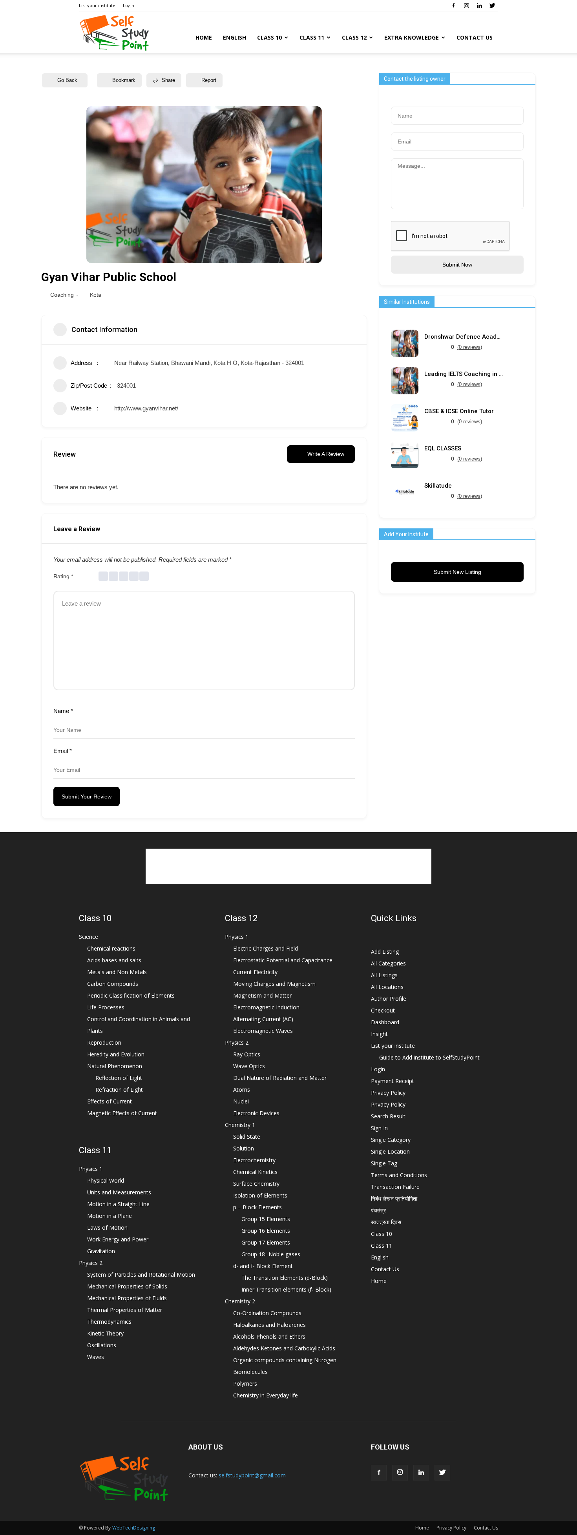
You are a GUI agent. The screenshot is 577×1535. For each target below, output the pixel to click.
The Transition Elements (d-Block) (284, 1277)
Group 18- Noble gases (270, 1254)
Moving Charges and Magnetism (274, 983)
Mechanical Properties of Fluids (127, 1298)
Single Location (390, 1151)
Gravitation (101, 1251)
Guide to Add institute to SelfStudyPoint (429, 1057)
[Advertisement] (288, 866)
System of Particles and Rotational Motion (141, 1274)
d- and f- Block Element (263, 1266)
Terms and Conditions (399, 1175)
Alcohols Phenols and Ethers (269, 1336)
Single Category (391, 1139)
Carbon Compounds (112, 983)
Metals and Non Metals (117, 972)
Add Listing (385, 951)
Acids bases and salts (114, 960)
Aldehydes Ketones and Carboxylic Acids (284, 1348)
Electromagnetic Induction (266, 1007)
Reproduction (104, 1042)
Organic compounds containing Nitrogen (284, 1360)
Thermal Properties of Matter (124, 1310)
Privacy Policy (388, 1092)
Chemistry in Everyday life (265, 1395)
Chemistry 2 (240, 1301)
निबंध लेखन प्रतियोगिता (394, 1198)
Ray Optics (246, 1054)
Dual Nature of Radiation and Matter (280, 1077)
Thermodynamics (109, 1321)
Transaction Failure (395, 1186)
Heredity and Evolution (115, 1054)
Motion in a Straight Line (118, 1204)
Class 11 (311, 37)
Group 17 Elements (265, 1242)
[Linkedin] (479, 5)
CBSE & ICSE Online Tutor (459, 411)
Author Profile (388, 998)
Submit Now (457, 264)
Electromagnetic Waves (263, 1030)
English (234, 37)
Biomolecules (250, 1371)
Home (203, 37)
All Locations (387, 987)
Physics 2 (90, 1262)
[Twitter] (492, 5)
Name (63, 711)
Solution (243, 1148)
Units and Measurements (119, 1192)
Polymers (245, 1383)
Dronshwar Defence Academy (463, 337)
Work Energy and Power (117, 1239)
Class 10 (269, 37)
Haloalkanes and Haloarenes (269, 1324)
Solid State (246, 1136)
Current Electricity (255, 972)
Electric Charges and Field (265, 948)
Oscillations (101, 1345)
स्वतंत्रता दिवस (386, 1222)
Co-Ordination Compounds (267, 1313)
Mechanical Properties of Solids (127, 1286)
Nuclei (241, 1101)
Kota (95, 295)
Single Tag (384, 1163)
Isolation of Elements (260, 1195)
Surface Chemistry (256, 1183)
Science (88, 936)
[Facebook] (453, 5)
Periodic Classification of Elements (131, 995)
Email (62, 751)
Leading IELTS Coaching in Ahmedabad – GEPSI (463, 374)
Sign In (379, 1128)
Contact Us (474, 37)
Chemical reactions (111, 948)
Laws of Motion (107, 1227)
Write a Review (325, 454)
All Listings (384, 975)
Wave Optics (249, 1066)
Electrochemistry (254, 1160)
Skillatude (438, 486)
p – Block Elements (257, 1207)
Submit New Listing (457, 572)
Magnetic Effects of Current (122, 1113)
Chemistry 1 (240, 1125)
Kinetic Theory (105, 1333)
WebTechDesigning (133, 1527)
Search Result (388, 1116)
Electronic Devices (256, 1113)
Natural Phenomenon (114, 1066)
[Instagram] (466, 5)
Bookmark (123, 80)
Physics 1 (90, 1168)
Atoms (241, 1089)
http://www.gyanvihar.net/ (146, 408)
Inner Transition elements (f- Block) (286, 1289)
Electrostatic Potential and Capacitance (282, 960)
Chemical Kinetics (255, 1172)
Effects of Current (109, 1101)
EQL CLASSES (442, 449)
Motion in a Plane (109, 1215)
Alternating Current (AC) (263, 1019)
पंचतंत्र (378, 1210)
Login (128, 5)
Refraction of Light (119, 1089)
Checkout (383, 1010)
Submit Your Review (86, 796)
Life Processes (105, 1007)
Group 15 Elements (265, 1219)
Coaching (62, 295)
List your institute (97, 5)
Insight (379, 1034)
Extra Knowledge (411, 37)
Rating (63, 576)
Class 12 (354, 37)
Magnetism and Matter (262, 995)
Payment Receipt (392, 1081)
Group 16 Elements (265, 1230)
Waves (95, 1357)
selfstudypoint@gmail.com (252, 1475)
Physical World (105, 1180)
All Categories (388, 963)
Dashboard (385, 1022)
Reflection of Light (118, 1077)
